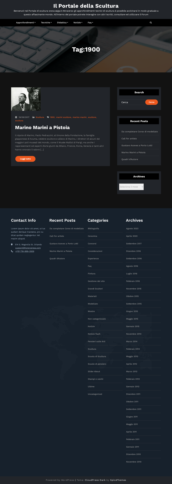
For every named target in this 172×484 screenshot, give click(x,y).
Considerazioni (95, 251)
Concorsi (92, 243)
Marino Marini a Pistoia (42, 127)
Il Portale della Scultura (86, 6)
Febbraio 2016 (133, 281)
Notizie (77, 22)
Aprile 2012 (131, 364)
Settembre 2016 (134, 258)
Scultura (40, 117)
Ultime (91, 386)
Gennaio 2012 (132, 386)
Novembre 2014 (133, 334)
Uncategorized (95, 394)
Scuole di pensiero (97, 364)
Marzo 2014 (131, 341)
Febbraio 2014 (133, 349)
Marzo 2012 (131, 371)
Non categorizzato (97, 319)
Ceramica (92, 236)
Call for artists (129, 138)
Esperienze (93, 258)
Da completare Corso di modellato (139, 131)
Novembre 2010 (133, 462)
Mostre (91, 311)
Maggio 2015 (132, 319)
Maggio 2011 (132, 424)
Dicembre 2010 (133, 454)
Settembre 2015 (134, 304)
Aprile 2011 (131, 432)
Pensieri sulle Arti (96, 341)
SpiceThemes (118, 480)
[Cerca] (151, 22)
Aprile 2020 (131, 236)
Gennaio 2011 (132, 447)
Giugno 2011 (132, 416)
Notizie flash (94, 334)
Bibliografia (93, 228)
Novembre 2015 (133, 288)
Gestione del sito (96, 281)
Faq (90, 22)
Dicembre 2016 (133, 251)
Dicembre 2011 (133, 394)
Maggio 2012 (132, 356)
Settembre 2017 (134, 243)
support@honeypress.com (28, 248)
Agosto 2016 (132, 266)
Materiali (92, 296)
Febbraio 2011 (132, 439)
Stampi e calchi (95, 379)
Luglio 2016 (131, 273)
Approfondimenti (25, 22)
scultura (19, 120)
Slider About (94, 371)
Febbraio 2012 (133, 379)
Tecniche (45, 22)
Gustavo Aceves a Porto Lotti (136, 145)
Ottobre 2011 (132, 401)
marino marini (79, 117)
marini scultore (63, 117)
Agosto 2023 (132, 228)
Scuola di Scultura (97, 356)
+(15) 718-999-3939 (24, 251)
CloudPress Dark (95, 480)
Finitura (91, 273)
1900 (52, 117)
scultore (92, 117)
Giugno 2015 (132, 311)
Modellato (93, 304)
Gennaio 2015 (132, 326)
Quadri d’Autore (129, 159)
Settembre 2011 (133, 409)
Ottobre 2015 (132, 296)
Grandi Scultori (95, 288)
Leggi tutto (25, 159)
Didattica (62, 22)
